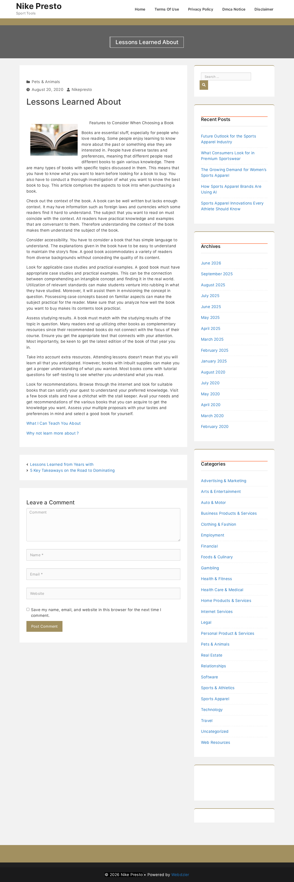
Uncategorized (215, 731)
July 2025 (210, 295)
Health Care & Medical (222, 589)
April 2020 (210, 404)
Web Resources (215, 742)
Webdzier (180, 874)
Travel (206, 720)
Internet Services (217, 611)
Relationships (213, 666)
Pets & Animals (46, 81)
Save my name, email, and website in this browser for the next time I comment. (96, 612)
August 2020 (213, 372)
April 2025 (210, 328)
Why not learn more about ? (52, 433)
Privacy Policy (200, 9)
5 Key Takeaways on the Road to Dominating (72, 470)
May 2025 (210, 317)
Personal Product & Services (227, 633)
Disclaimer (263, 9)
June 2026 (211, 263)
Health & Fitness (216, 578)
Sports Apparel (215, 699)
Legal (206, 622)
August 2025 (213, 285)
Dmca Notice (233, 9)
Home (140, 9)
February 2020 (215, 426)
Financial (209, 546)
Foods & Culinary (217, 557)
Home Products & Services (226, 600)
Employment (212, 535)
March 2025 (212, 339)
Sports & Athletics (218, 687)
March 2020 (212, 415)
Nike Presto (39, 6)
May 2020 (210, 394)
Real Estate (211, 655)
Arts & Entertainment (221, 491)
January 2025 (214, 361)
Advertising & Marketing (223, 480)
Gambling (210, 568)
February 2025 (215, 350)
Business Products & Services (229, 513)
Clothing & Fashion (218, 524)
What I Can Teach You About (53, 423)
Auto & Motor (213, 502)
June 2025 (211, 306)
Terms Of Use (167, 9)
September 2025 (217, 274)
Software (209, 677)
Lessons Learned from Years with (61, 464)
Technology (212, 709)
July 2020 (210, 383)
